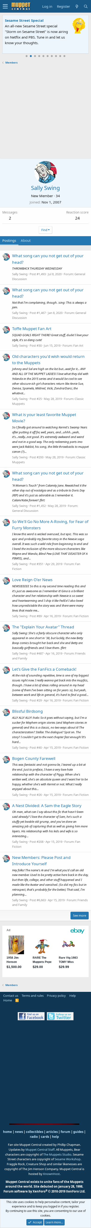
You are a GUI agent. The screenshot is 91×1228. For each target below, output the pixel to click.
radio (34, 1137)
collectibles (34, 1132)
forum (65, 1132)
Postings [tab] (9, 240)
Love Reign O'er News (32, 579)
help (55, 1137)
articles (52, 1132)
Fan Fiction (81, 616)
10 (64, 56)
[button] (5, 6)
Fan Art (78, 345)
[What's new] (76, 6)
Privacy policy (56, 995)
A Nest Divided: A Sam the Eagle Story (46, 805)
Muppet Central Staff (40, 1149)
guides (78, 1132)
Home (7, 1000)
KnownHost (51, 1174)
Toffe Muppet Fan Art (31, 328)
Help (72, 995)
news (19, 1132)
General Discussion (25, 511)
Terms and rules (33, 995)
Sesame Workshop (67, 1159)
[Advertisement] (45, 111)
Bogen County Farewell (33, 758)
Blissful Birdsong (27, 711)
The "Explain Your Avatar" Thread (43, 627)
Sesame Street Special (24, 20)
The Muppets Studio (57, 1154)
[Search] (85, 6)
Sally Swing (20, 274)
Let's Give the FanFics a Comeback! (44, 669)
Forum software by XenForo (44, 1191)
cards (45, 1137)
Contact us (10, 995)
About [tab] (26, 240)
